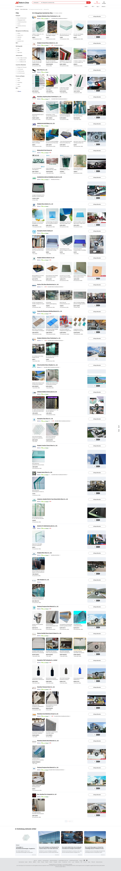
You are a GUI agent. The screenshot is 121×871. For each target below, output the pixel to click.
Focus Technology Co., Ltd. (59, 864)
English (26, 861)
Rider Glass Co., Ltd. (42, 69)
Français (42, 861)
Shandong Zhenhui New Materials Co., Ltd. (48, 740)
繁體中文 (34, 861)
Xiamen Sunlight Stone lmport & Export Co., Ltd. (49, 633)
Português (55, 861)
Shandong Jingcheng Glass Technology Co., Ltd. (49, 96)
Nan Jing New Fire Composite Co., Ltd (46, 794)
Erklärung (39, 860)
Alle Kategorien (20, 6)
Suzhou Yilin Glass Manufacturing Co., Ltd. (48, 284)
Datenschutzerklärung (53, 860)
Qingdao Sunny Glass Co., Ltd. (44, 472)
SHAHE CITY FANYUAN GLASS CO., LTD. (47, 526)
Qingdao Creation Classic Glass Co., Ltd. (47, 445)
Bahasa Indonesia (99, 861)
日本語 (38, 861)
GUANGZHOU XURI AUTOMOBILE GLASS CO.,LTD (49, 177)
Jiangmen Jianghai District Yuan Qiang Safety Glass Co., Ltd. (52, 499)
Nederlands (77, 861)
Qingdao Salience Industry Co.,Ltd (45, 257)
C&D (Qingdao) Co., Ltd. (43, 579)
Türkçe (89, 861)
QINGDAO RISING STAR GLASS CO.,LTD (47, 391)
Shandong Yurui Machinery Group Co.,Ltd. (47, 713)
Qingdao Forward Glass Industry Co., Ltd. (47, 43)
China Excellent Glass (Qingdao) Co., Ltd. (47, 365)
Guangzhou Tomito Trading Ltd (45, 230)
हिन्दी (81, 861)
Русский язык (64, 861)
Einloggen (104, 3)
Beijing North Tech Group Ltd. (44, 150)
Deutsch (50, 861)
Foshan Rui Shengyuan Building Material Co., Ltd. (49, 311)
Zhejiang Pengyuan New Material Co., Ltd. (47, 606)
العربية (73, 861)
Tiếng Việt (93, 861)
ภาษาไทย (85, 861)
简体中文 (30, 861)
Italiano (59, 861)
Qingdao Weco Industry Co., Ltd (45, 204)
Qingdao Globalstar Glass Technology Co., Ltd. (48, 16)
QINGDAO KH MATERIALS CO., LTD (46, 123)
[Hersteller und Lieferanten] (22, 2)
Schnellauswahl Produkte (73, 860)
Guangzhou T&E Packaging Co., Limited (47, 660)
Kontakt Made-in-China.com (63, 860)
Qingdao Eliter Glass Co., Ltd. (44, 552)
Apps (98, 6)
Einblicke (80, 860)
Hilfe (93, 6)
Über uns (35, 860)
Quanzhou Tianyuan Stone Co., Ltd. (46, 687)
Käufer (86, 6)
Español (46, 861)
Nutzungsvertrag (45, 860)
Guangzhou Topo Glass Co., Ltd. (45, 418)
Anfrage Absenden (97, 16)
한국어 (69, 861)
